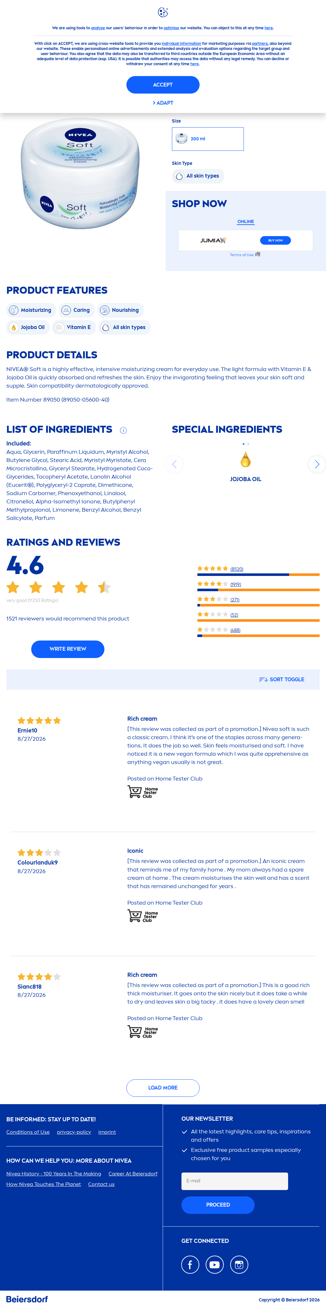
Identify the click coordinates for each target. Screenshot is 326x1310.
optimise (171, 28)
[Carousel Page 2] (248, 444)
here (269, 28)
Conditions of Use (28, 1132)
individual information (181, 43)
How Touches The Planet (43, 1184)
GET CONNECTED (205, 1241)
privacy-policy (74, 1132)
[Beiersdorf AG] (27, 1300)
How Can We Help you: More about (68, 1161)
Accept (163, 85)
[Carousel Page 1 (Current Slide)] (243, 444)
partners (260, 43)
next (317, 464)
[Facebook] (190, 1265)
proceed (218, 1205)
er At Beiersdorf (133, 1174)
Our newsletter (207, 1119)
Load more (163, 1088)
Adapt (165, 103)
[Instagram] (239, 1265)
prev (174, 464)
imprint (107, 1132)
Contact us (101, 1184)
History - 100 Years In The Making (53, 1174)
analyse (98, 28)
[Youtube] (215, 1265)
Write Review (68, 649)
